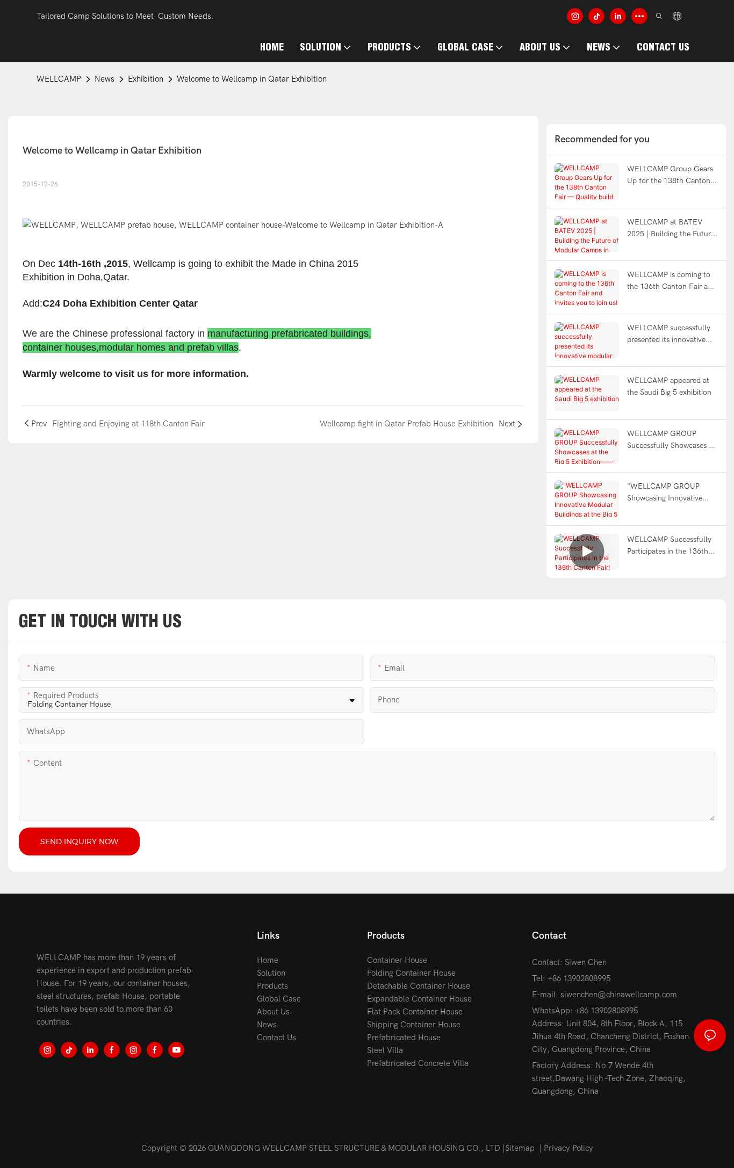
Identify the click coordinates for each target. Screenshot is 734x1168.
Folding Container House (411, 973)
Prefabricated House (404, 1037)
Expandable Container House (419, 999)
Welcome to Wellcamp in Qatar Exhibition (252, 79)
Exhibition (145, 79)
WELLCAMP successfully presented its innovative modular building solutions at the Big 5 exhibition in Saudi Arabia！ (671, 334)
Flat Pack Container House (415, 1012)
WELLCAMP (59, 79)
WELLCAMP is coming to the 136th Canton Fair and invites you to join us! (671, 281)
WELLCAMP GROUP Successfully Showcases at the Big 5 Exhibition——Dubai (671, 440)
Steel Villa (385, 1050)
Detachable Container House (418, 986)
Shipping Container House (413, 1024)
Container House (397, 960)
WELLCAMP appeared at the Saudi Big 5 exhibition (669, 386)
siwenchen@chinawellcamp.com (618, 994)
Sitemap (520, 1148)
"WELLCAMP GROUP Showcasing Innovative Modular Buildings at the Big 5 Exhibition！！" (668, 493)
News (104, 79)
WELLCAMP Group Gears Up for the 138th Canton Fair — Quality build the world (670, 175)
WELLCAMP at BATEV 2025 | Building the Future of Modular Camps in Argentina (671, 229)
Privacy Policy (568, 1148)
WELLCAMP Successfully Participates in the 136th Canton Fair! (669, 546)
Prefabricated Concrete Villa (418, 1063)
